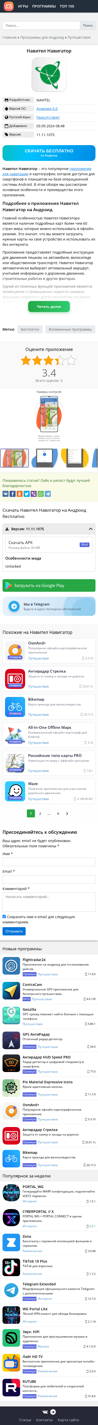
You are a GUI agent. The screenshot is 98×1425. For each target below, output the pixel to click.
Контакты (44, 1419)
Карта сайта (68, 1419)
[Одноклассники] (20, 494)
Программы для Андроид (42, 37)
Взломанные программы (70, 329)
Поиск (88, 25)
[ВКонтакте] (6, 494)
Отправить (14, 931)
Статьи (25, 1419)
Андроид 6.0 (47, 108)
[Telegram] (48, 494)
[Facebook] (13, 494)
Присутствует (48, 117)
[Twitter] (27, 494)
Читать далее (49, 307)
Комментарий (15, 888)
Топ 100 (67, 6)
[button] (45, 458)
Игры (23, 6)
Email (7, 871)
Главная (10, 37)
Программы (44, 6)
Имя (6, 853)
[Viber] (34, 494)
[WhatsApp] (41, 494)
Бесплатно (30, 329)
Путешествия (79, 37)
